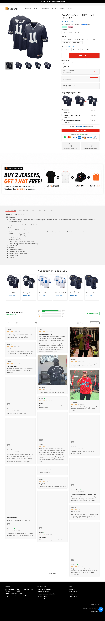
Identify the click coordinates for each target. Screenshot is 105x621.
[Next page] (50, 37)
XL (74, 49)
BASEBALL (36, 8)
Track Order (97, 4)
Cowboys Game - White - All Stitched (44, 292)
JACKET (70, 8)
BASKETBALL (45, 8)
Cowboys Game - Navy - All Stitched (76, 110)
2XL (78, 49)
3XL (83, 49)
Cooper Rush (77, 42)
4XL (88, 49)
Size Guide (70, 46)
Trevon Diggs (79, 39)
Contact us (89, 4)
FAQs (84, 4)
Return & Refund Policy (44, 609)
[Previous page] (6, 37)
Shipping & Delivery (43, 611)
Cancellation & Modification (46, 614)
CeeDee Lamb (66, 42)
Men (64, 32)
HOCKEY (62, 8)
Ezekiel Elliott (91, 39)
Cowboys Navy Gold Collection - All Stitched (76, 292)
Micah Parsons (67, 39)
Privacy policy (41, 618)
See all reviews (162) (11, 314)
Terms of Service (42, 616)
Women (77, 32)
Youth (70, 32)
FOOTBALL (28, 8)
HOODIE (54, 8)
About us (72, 609)
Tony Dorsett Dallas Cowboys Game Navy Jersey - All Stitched (72, 120)
